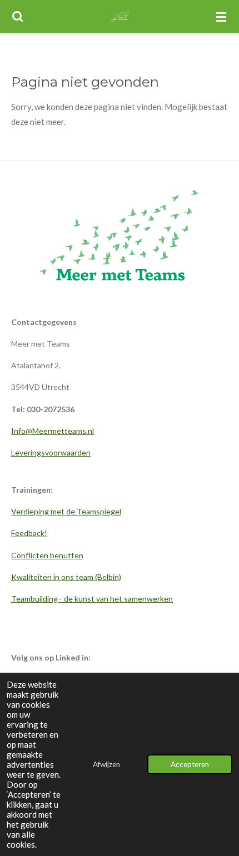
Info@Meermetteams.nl (52, 430)
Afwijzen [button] (106, 764)
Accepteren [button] (190, 764)
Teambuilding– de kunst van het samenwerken (92, 598)
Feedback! (29, 533)
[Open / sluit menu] (221, 17)
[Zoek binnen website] (18, 17)
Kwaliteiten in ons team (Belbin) (66, 577)
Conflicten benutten (47, 555)
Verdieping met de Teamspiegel (66, 511)
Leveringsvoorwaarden (51, 452)
